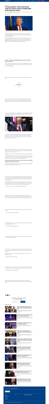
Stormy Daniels (13, 40)
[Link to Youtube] (28, 394)
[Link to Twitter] (27, 394)
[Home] (7, 1)
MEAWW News (6, 388)
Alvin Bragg (11, 65)
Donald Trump (10, 34)
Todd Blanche (7, 153)
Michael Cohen (7, 40)
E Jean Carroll (22, 100)
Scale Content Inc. (12, 388)
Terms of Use (6, 399)
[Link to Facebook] (24, 394)
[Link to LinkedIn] (30, 394)
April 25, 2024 (24, 186)
